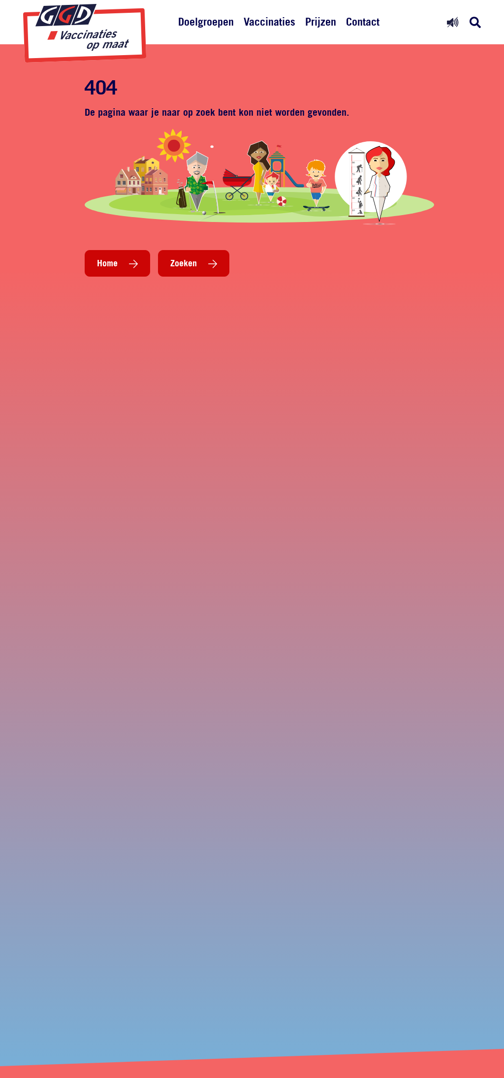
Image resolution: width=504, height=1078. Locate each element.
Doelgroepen (206, 21)
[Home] (84, 33)
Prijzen (320, 21)
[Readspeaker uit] (452, 22)
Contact (362, 21)
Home (107, 262)
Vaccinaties (269, 21)
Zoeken (183, 262)
